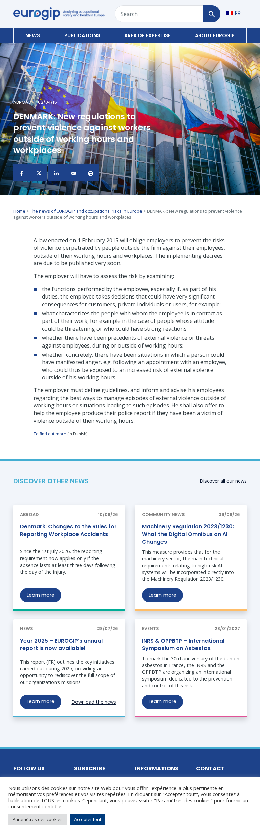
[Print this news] (90, 172)
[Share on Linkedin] (56, 172)
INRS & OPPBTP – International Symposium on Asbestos (183, 644)
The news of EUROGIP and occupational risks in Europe (86, 211)
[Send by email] (73, 172)
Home (19, 211)
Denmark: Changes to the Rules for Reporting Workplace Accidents (68, 530)
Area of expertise (147, 35)
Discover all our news (223, 481)
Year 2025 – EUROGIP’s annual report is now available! (61, 644)
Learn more (41, 595)
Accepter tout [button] (87, 819)
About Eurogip (215, 35)
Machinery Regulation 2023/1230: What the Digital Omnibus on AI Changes (188, 534)
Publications (82, 35)
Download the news (93, 702)
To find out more (50, 434)
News (32, 35)
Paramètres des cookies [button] (38, 819)
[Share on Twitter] (38, 172)
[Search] (211, 13)
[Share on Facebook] (21, 172)
